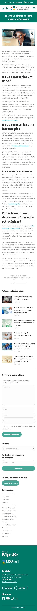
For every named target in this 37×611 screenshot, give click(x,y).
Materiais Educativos (8, 525)
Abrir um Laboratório (8, 494)
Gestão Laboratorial (9, 31)
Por (14, 278)
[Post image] (7, 299)
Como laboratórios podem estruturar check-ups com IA (22, 334)
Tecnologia (5, 533)
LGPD (3, 522)
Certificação (5, 499)
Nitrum (23, 607)
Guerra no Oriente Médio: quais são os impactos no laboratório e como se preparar (24, 322)
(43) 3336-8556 (6, 579)
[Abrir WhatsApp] (32, 606)
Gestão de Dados (21, 283)
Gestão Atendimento (8, 505)
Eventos (4, 502)
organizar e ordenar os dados (20, 146)
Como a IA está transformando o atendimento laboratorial (23, 298)
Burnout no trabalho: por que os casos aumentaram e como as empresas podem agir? (23, 310)
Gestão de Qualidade (8, 511)
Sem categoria (6, 530)
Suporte (8, 588)
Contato (21, 588)
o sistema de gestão (14, 204)
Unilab (3, 536)
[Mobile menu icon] (34, 8)
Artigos (4, 496)
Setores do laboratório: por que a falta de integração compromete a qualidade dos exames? (24, 358)
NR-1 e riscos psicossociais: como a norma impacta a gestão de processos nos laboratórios (24, 346)
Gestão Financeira (7, 513)
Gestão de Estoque (7, 508)
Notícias (4, 528)
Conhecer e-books (10, 483)
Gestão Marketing (7, 519)
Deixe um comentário (18, 280)
